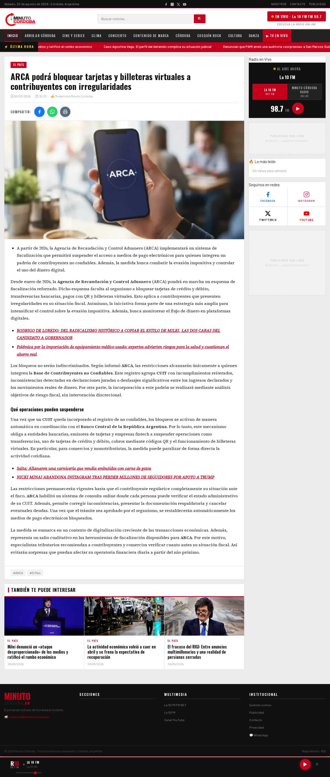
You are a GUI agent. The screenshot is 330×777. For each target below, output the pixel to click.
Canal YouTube (174, 720)
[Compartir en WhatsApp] (52, 112)
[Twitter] (178, 3)
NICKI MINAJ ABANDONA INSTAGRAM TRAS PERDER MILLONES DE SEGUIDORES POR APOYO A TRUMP (115, 477)
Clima (96, 35)
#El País (35, 573)
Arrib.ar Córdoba (40, 35)
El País (18, 65)
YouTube (307, 219)
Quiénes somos (260, 705)
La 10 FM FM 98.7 (175, 705)
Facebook (267, 200)
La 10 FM (270, 92)
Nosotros (278, 4)
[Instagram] (172, 3)
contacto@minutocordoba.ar (29, 717)
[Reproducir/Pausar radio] (305, 764)
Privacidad (256, 727)
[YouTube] (184, 3)
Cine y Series (73, 35)
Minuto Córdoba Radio (304, 92)
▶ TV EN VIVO (277, 35)
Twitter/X (268, 219)
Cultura (235, 35)
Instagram (306, 200)
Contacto (297, 4)
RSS (323, 751)
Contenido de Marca (151, 35)
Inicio (12, 35)
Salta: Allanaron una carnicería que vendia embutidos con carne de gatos (84, 468)
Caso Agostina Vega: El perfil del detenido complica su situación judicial (134, 47)
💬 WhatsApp (258, 735)
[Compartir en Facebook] (39, 112)
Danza (254, 35)
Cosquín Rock (209, 35)
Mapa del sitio (310, 751)
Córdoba (183, 35)
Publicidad (317, 4)
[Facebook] (166, 3)
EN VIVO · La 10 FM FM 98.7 (298, 16)
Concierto (117, 35)
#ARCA (18, 573)
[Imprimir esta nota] (65, 112)
